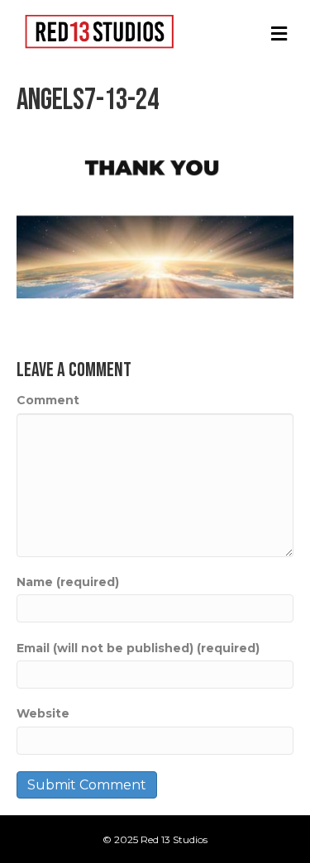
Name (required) (68, 582)
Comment (48, 400)
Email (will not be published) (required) (138, 648)
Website (43, 713)
